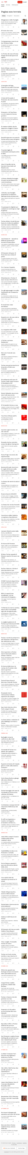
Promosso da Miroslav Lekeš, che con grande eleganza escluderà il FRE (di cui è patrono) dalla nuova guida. (9, 855)
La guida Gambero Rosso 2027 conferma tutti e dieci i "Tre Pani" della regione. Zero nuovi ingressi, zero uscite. (10, 259)
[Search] (25, 15)
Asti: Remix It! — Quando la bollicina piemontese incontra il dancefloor (9, 240)
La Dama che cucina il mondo (10, 505)
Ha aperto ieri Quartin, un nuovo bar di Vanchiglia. (9, 45)
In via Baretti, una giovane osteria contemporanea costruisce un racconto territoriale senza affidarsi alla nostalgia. (10, 104)
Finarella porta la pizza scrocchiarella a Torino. (7, 418)
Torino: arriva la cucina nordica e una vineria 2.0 (9, 955)
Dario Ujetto (8, 25)
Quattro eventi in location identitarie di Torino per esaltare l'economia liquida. (9, 946)
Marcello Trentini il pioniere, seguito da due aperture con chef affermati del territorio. (9, 672)
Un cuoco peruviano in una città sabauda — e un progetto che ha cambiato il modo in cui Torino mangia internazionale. (9, 332)
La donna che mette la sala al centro (10, 482)
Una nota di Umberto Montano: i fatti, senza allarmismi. (9, 357)
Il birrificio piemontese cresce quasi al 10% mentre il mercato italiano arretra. (10, 184)
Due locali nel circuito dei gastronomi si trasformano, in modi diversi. (10, 989)
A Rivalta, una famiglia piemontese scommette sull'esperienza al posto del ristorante (9, 194)
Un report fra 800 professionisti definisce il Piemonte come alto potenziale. (9, 933)
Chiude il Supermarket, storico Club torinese (8, 892)
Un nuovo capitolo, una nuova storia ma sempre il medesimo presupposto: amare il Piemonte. (9, 1042)
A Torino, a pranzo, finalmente (7, 341)
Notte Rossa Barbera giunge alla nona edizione (10, 779)
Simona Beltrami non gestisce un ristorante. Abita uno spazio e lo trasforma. (9, 485)
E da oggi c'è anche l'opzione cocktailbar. (8, 599)
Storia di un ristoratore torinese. (9, 130)
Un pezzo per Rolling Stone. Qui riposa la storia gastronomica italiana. (9, 142)
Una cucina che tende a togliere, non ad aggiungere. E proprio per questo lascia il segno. (9, 282)
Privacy (14, 1143)
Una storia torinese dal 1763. (8, 975)
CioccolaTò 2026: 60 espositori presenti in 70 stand (9, 879)
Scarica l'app (21, 1148)
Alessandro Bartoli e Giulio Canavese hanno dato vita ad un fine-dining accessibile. (9, 170)
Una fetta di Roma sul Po (9, 416)
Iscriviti (20, 2)
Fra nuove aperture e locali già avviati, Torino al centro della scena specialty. (10, 1028)
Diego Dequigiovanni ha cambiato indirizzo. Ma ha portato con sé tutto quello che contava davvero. (10, 573)
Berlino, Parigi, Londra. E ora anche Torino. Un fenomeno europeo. (10, 725)
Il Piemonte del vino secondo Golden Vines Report (10, 930)
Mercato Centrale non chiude (8, 353)
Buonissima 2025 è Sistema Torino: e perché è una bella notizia (9, 1098)
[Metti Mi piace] (2, 94)
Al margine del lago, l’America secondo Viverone (10, 86)
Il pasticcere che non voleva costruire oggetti (10, 318)
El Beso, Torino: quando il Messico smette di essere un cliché (10, 556)
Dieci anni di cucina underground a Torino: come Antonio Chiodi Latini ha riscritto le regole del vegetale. (10, 535)
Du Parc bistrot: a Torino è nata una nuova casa (9, 569)
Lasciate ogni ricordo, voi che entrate (9, 430)
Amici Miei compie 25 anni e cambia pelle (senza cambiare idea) (10, 838)
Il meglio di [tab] (9, 15)
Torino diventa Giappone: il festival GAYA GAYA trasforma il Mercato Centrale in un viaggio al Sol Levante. (10, 684)
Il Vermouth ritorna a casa (9, 405)
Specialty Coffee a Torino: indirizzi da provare (9, 1024)
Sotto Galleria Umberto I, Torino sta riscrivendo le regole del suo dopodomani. (10, 434)
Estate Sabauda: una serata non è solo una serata (9, 394)
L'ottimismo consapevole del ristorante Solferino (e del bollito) (10, 806)
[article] (14, 23)
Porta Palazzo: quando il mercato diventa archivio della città (9, 865)
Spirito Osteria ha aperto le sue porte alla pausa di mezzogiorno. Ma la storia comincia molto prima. (10, 344)
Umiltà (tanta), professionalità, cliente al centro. (9, 811)
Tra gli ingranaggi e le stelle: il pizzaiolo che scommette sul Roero (10, 292)
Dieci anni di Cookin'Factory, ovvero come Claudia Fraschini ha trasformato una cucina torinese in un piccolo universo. (10, 507)
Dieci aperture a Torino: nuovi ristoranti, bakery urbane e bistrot (8, 653)
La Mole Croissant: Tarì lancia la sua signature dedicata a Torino (8, 1055)
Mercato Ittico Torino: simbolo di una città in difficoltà (8, 1126)
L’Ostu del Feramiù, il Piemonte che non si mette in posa (9, 99)
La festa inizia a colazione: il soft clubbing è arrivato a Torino (10, 721)
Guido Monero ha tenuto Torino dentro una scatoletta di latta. (9, 22)
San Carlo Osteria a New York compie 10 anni (9, 708)
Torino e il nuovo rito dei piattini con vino (9, 998)
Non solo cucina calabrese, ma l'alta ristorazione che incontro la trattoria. (10, 519)
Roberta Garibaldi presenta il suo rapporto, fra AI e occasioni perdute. (9, 908)
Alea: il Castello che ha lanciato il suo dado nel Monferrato (8, 166)
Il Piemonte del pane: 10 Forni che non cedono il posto (8, 254)
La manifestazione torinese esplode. (10, 1102)
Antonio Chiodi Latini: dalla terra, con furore (10, 532)
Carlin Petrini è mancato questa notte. (9, 446)
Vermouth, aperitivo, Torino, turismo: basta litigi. (8, 755)
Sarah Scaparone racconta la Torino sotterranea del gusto (10, 138)
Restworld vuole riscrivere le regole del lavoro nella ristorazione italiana (9, 469)
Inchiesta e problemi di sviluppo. (9, 1130)
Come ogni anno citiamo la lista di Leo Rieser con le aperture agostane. (10, 60)
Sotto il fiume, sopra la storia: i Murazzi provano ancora (9, 69)
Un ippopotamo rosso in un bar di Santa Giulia (9, 42)
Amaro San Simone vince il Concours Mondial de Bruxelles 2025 (9, 1084)
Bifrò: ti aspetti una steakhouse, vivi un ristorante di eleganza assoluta (8, 595)
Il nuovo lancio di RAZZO (9, 494)
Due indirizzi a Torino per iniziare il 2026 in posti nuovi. (10, 958)
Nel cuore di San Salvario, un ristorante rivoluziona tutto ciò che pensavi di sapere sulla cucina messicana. (10, 560)
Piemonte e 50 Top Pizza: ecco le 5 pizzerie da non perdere (9, 114)
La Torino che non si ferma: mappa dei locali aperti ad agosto (9, 55)
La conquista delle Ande (8, 330)
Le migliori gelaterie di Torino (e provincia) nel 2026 (10, 623)
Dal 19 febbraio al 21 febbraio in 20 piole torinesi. (10, 782)
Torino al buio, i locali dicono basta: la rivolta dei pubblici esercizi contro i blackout (10, 223)
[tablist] (10, 15)
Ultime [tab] (3, 15)
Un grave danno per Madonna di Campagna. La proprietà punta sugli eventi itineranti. (10, 896)
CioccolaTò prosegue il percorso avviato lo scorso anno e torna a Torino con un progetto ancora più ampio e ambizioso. (10, 883)
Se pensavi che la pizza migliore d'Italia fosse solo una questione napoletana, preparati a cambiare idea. (9, 118)
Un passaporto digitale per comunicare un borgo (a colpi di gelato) (10, 208)
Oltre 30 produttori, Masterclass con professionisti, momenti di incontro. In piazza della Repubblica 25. (10, 1015)
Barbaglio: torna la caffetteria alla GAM (7, 738)
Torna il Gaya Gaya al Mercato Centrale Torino (9, 681)
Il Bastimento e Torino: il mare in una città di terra (9, 279)
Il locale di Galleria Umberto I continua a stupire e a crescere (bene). (9, 585)
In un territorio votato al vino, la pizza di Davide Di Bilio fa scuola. (9, 296)
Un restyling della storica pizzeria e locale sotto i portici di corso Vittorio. (10, 842)
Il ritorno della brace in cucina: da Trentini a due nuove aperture (9, 668)
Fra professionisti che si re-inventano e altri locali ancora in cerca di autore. (9, 1001)
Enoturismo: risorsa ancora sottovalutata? (10, 905)
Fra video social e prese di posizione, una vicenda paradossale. (7, 770)
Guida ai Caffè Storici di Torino (8, 917)
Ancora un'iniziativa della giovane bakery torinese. (9, 1059)
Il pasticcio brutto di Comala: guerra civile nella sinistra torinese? (10, 765)
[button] (2, 4)
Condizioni (19, 1143)
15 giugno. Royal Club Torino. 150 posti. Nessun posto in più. (10, 397)
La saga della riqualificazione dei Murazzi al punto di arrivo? (9, 74)
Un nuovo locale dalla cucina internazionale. (8, 1116)
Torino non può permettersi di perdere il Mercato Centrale (10, 367)
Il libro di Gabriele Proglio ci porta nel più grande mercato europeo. (10, 869)
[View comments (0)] (8, 27)
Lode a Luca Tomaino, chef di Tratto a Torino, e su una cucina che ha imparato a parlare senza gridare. (10, 33)
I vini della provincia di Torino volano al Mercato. (8, 156)
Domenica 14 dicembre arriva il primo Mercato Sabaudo (8, 1011)
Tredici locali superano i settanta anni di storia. (9, 921)
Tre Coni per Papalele (8, 267)
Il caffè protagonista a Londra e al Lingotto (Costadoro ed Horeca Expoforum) (8, 821)
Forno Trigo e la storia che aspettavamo (9, 455)
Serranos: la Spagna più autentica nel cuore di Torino (10, 1113)
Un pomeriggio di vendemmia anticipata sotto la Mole (10, 151)
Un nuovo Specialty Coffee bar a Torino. (9, 1074)
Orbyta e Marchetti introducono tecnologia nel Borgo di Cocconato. (10, 213)
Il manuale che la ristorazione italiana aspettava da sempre (8, 694)
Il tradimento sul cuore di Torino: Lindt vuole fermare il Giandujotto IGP (10, 381)
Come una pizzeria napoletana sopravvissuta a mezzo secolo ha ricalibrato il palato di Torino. (9, 309)
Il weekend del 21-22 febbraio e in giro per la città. (10, 796)
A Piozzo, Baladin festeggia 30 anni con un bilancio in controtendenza (9, 180)
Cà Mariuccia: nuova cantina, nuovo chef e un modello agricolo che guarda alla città (10, 609)
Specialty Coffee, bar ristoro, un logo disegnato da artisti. (9, 741)
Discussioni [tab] (16, 15)
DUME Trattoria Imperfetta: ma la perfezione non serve (10, 582)
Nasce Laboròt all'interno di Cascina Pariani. (10, 199)
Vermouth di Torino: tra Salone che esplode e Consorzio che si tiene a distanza (8, 751)
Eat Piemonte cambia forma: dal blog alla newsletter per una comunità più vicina (10, 1038)
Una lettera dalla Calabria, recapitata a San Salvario (9, 516)
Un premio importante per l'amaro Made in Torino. (10, 1088)
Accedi (25, 2)
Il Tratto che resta (7, 30)
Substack (6, 1152)
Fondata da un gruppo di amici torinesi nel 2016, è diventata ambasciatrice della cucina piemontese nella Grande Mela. (9, 711)
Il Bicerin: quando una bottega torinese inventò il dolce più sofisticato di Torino (9, 971)
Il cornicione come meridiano (7, 305)
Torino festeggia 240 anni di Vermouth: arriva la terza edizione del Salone (10, 792)
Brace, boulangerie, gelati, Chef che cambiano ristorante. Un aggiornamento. (10, 658)
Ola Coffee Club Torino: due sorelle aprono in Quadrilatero (9, 1069)
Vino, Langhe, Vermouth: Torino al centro (9, 942)
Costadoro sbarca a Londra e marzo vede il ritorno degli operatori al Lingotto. (10, 825)
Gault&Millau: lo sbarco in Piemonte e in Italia (9, 852)
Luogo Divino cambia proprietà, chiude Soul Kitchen (8, 984)
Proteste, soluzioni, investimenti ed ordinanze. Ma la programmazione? (10, 227)
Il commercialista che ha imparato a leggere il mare (9, 127)
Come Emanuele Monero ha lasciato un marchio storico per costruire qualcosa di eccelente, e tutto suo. (9, 269)
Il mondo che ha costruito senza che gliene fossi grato (10, 443)
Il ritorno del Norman (8, 543)
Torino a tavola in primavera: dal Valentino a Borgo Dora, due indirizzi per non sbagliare (10, 639)
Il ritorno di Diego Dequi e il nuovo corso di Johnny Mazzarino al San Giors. (10, 643)
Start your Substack (10, 1148)
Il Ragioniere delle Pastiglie (10, 20)
